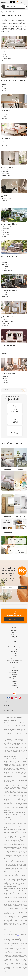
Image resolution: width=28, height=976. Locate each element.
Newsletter (14, 657)
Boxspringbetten (5, 141)
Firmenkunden (14, 662)
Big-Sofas (3, 60)
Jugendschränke (5, 382)
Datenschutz (6, 705)
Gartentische (4, 228)
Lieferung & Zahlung (14, 678)
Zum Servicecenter (14, 619)
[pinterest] (12, 698)
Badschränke (4, 173)
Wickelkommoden (5, 323)
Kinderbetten (4, 348)
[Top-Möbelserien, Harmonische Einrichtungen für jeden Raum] (14, 390)
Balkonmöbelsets (5, 293)
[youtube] (20, 698)
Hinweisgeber (6, 707)
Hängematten (4, 268)
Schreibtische (4, 116)
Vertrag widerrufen (14, 672)
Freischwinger (5, 204)
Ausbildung (14, 685)
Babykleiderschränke (6, 321)
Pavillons (3, 236)
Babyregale (4, 325)
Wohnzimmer (14, 630)
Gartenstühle (4, 230)
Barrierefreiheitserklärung (9, 708)
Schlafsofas (4, 56)
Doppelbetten (4, 147)
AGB (4, 703)
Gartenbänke (4, 232)
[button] (3, 2)
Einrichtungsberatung (14, 659)
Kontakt (14, 676)
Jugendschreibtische (6, 380)
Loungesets (4, 259)
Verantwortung (14, 687)
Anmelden (22, 587)
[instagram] (16, 698)
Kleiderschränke (5, 170)
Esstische (3, 113)
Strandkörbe (4, 266)
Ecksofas (3, 54)
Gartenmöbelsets (5, 226)
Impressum (6, 701)
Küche (14, 641)
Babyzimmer (14, 634)
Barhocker (4, 202)
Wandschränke (5, 171)
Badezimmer (14, 636)
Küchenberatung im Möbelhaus (14, 660)
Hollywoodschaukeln (6, 270)
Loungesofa (4, 262)
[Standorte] (21, 2)
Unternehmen (14, 681)
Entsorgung (14, 674)
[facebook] (8, 698)
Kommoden (4, 84)
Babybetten (4, 319)
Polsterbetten (4, 145)
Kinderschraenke (5, 350)
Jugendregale (4, 378)
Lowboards (4, 90)
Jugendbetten (4, 376)
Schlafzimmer (14, 632)
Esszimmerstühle (5, 198)
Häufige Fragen (14, 670)
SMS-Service (14, 655)
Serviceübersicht (14, 649)
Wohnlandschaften (6, 58)
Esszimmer (14, 639)
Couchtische (4, 115)
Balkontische (4, 296)
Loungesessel (4, 261)
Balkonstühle (4, 295)
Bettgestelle (4, 143)
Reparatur (14, 679)
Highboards (4, 88)
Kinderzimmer (14, 638)
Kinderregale (4, 352)
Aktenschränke (5, 175)
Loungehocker (5, 264)
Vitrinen (3, 86)
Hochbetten (4, 353)
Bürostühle (4, 200)
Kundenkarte (14, 651)
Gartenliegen (4, 234)
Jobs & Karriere (14, 683)
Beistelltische (4, 118)
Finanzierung (14, 653)
